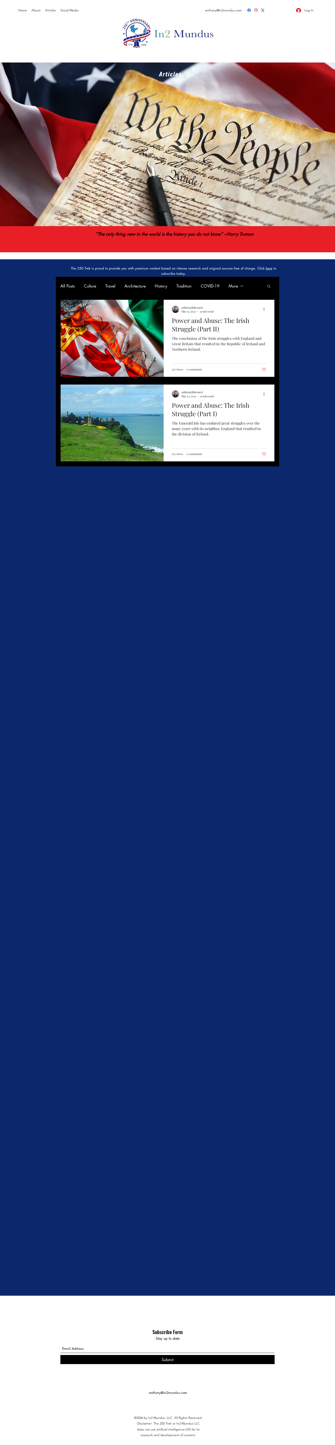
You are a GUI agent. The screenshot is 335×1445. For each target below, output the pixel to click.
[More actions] (265, 309)
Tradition (184, 286)
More (233, 286)
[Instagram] (256, 10)
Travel (110, 286)
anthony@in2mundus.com (168, 1392)
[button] (269, 286)
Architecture (135, 286)
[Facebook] (249, 10)
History (161, 286)
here (269, 268)
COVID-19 (210, 286)
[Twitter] (262, 10)
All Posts (67, 286)
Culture (90, 286)
